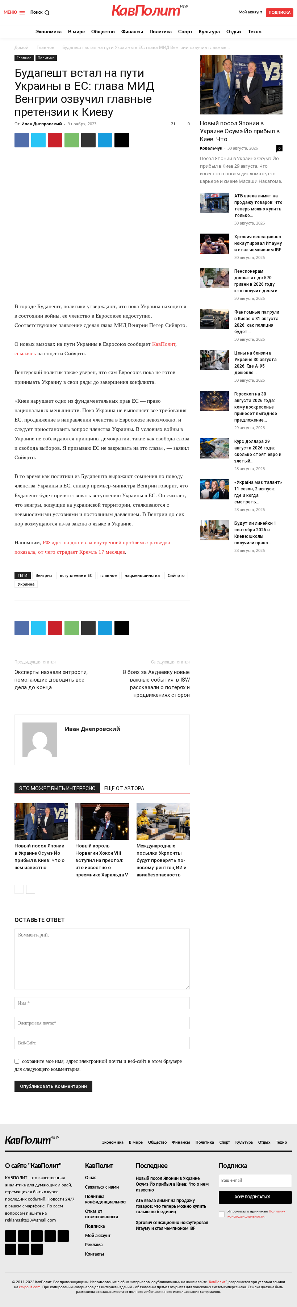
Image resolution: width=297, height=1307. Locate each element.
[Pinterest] (55, 140)
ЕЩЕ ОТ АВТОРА (124, 788)
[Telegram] (105, 140)
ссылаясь (25, 353)
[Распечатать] (88, 140)
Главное (45, 47)
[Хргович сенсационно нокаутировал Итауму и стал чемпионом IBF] (214, 244)
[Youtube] (36, 1249)
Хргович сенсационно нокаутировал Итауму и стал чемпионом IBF (258, 243)
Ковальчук (211, 148)
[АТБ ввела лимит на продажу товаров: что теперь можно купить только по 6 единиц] (214, 203)
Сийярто (176, 575)
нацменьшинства (142, 575)
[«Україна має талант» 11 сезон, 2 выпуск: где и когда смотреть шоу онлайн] (214, 489)
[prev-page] (19, 889)
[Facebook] (21, 140)
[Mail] (36, 1235)
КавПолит (163, 344)
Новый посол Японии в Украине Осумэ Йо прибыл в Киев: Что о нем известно (172, 1184)
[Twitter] (38, 140)
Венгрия (43, 575)
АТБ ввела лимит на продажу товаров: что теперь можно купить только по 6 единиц (171, 1206)
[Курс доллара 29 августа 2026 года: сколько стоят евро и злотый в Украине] (214, 448)
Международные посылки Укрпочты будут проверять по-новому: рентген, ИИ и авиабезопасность (162, 860)
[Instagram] (23, 1235)
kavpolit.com (30, 1287)
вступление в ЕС (76, 575)
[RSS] (50, 1235)
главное (108, 575)
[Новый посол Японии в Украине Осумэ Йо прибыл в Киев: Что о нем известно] (41, 821)
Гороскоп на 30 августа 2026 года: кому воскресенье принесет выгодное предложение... (255, 407)
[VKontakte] (23, 1249)
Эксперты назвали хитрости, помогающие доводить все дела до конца (51, 680)
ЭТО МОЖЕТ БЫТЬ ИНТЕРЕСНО (57, 788)
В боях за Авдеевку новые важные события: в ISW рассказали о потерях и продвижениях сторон (156, 683)
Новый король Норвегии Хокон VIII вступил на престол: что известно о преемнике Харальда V (101, 860)
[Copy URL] (121, 140)
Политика (46, 57)
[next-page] (30, 889)
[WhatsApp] (71, 140)
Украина (26, 584)
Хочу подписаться (252, 1197)
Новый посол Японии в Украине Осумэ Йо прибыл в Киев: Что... (240, 131)
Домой (21, 47)
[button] (40, 12)
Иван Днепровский (41, 123)
